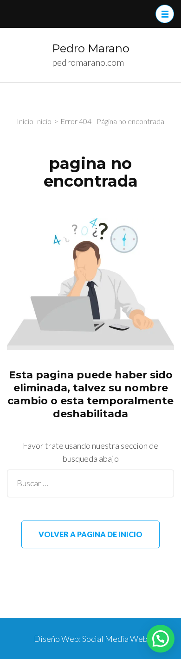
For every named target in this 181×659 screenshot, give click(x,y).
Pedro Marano (90, 48)
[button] (161, 639)
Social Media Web (115, 639)
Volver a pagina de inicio (90, 534)
